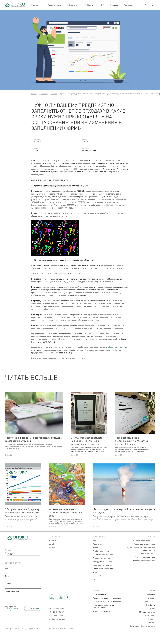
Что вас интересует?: (13, 591)
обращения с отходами (117, 347)
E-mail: (8, 584)
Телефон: (9, 576)
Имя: (7, 568)
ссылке (83, 358)
